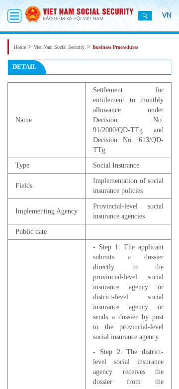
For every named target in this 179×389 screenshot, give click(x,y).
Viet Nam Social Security (59, 47)
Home (20, 47)
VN (167, 15)
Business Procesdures (115, 47)
